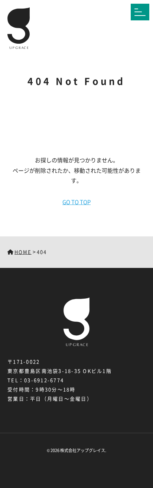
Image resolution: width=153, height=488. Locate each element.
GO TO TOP (76, 202)
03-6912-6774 (44, 380)
